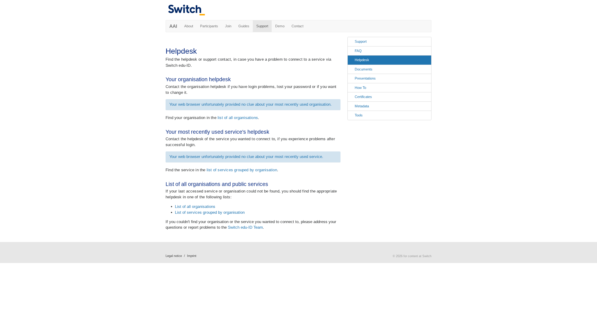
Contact (297, 26)
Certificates (363, 97)
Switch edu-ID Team (245, 227)
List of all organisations (195, 206)
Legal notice (174, 256)
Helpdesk (362, 60)
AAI (173, 26)
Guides (243, 26)
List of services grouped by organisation (210, 212)
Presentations (365, 78)
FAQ (358, 51)
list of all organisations (238, 118)
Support (262, 26)
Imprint (191, 256)
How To (360, 88)
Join (228, 26)
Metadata (362, 106)
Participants (209, 26)
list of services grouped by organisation (242, 170)
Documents (363, 69)
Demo (280, 26)
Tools (359, 115)
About (188, 26)
